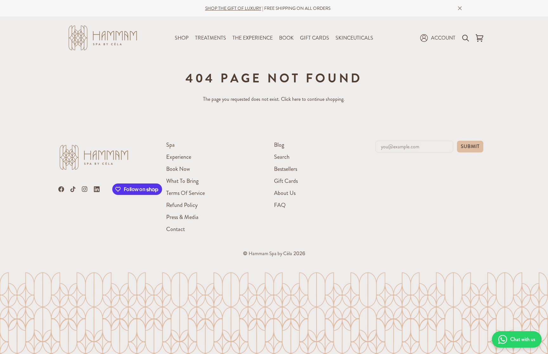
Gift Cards (286, 181)
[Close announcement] (459, 8)
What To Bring (182, 181)
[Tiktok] (72, 189)
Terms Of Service (185, 193)
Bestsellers (285, 169)
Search (282, 157)
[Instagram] (85, 189)
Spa (170, 145)
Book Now (178, 169)
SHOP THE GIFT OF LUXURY (233, 8)
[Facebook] (61, 189)
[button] (182, 37)
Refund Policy (182, 205)
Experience (178, 157)
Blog (279, 145)
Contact (175, 229)
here (296, 99)
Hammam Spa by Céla (270, 253)
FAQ (280, 205)
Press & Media (182, 217)
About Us (285, 193)
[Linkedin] (97, 189)
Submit (470, 146)
